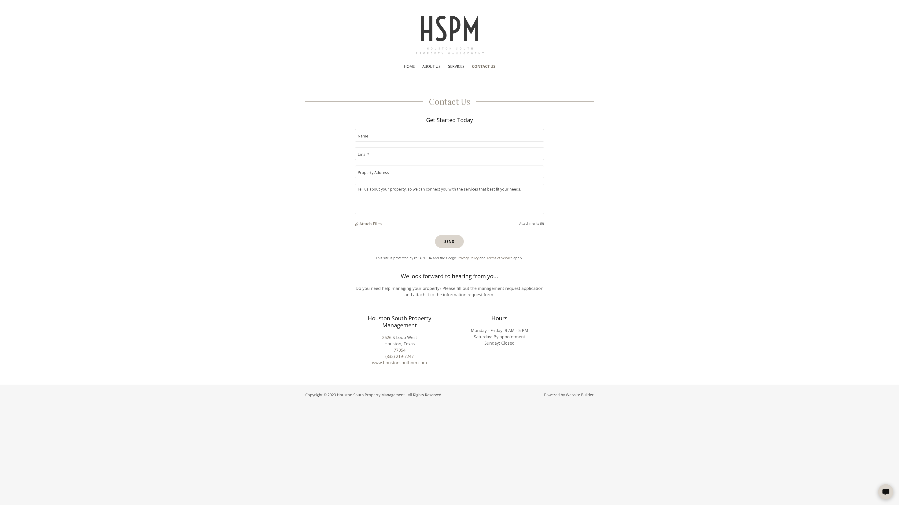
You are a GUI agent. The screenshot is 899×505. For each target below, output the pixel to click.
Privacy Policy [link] (468, 258)
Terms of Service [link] (499, 258)
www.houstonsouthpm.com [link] (399, 362)
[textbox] (449, 135)
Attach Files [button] (370, 224)
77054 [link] (399, 350)
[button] (357, 224)
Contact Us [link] (483, 66)
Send (449, 241)
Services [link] (456, 66)
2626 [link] (386, 337)
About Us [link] (431, 66)
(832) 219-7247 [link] (399, 356)
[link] (449, 35)
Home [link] (409, 66)
